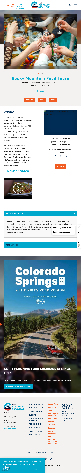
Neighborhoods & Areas (37, 420)
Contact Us (34, 435)
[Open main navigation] (75, 5)
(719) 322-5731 (43, 85)
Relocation (52, 418)
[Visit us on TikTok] (51, 459)
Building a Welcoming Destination (53, 441)
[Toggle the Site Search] (70, 5)
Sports (51, 410)
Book (53, 100)
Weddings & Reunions (53, 414)
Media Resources (52, 432)
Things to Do (35, 411)
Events (32, 415)
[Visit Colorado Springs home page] (40, 5)
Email (42, 100)
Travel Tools (36, 431)
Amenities (12, 245)
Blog (50, 436)
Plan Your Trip (67, 420)
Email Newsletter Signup (68, 413)
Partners (51, 422)
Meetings (52, 407)
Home (42, 73)
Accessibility (14, 213)
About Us (52, 425)
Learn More (30, 464)
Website (29, 100)
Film (51, 452)
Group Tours (53, 404)
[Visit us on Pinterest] (45, 459)
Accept (38, 469)
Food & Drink (35, 424)
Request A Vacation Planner (18, 387)
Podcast (51, 428)
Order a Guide (36, 404)
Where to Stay (36, 428)
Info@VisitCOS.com (10, 428)
